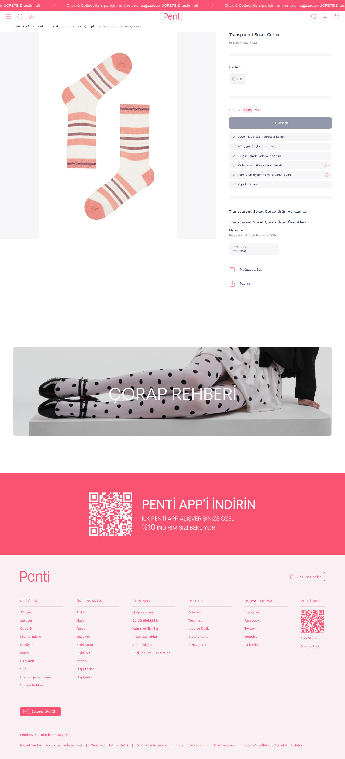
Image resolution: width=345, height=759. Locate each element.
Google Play (310, 646)
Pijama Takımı (31, 637)
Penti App (310, 601)
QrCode (312, 621)
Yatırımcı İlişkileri (145, 628)
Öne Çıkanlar (90, 601)
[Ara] (20, 16)
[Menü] (8, 16)
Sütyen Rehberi (32, 685)
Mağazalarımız (143, 612)
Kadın (41, 26)
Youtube (250, 637)
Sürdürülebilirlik (145, 620)
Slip (23, 669)
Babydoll (27, 661)
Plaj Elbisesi (85, 669)
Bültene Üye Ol (43, 711)
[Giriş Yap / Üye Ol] (325, 16)
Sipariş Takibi (198, 637)
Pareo (80, 628)
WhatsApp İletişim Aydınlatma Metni (273, 745)
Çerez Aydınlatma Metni (109, 745)
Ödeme (194, 612)
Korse (24, 653)
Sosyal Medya (258, 601)
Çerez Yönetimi (224, 745)
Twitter (249, 628)
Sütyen (25, 612)
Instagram (252, 612)
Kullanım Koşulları (189, 745)
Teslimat (195, 620)
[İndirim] (31, 16)
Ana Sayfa (23, 26)
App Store (309, 638)
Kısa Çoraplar (86, 26)
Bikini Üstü (84, 645)
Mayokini (83, 637)
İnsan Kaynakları (145, 637)
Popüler (28, 601)
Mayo (80, 620)
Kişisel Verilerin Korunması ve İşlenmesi (51, 745)
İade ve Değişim (200, 628)
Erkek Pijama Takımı (36, 677)
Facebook (252, 620)
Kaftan (81, 661)
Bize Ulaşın (197, 645)
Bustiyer (26, 645)
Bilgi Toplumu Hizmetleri (151, 653)
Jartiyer (26, 620)
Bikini (80, 612)
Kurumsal (142, 601)
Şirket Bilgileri (143, 645)
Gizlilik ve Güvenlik (152, 745)
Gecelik (26, 628)
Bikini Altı (83, 653)
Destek (195, 601)
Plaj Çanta (84, 677)
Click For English (308, 577)
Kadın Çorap (61, 26)
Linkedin (251, 645)
